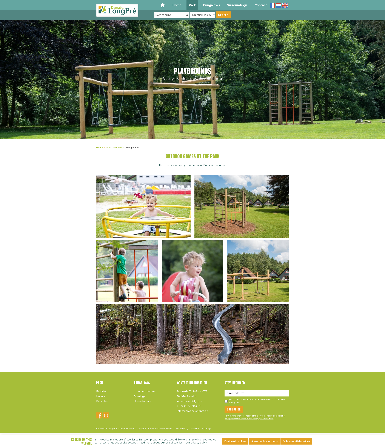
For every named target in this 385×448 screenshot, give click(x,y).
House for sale (142, 401)
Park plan (102, 401)
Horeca (100, 396)
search (223, 15)
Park (192, 5)
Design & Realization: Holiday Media (155, 429)
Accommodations (144, 391)
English (285, 5)
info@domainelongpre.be (192, 411)
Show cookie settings (264, 441)
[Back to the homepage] (117, 10)
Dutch (279, 5)
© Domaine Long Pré (115, 429)
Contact (261, 5)
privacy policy (199, 442)
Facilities (118, 147)
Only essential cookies (296, 441)
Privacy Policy (181, 429)
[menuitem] (177, 5)
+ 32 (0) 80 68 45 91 (189, 406)
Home (177, 5)
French (272, 5)
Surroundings (237, 5)
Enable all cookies (235, 441)
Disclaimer (195, 429)
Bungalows (211, 5)
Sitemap (206, 429)
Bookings (139, 396)
